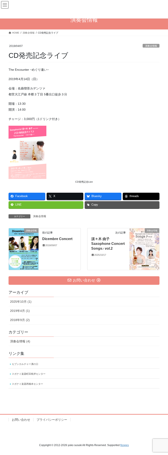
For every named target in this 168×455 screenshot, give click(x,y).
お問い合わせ (21, 419)
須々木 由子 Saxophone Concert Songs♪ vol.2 (108, 244)
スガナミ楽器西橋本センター (27, 384)
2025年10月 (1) (21, 301)
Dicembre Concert (57, 239)
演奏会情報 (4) (20, 341)
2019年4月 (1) (20, 310)
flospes (124, 445)
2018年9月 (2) (20, 320)
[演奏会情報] (23, 248)
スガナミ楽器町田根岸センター (29, 374)
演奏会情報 (151, 46)
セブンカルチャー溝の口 (25, 364)
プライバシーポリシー (52, 419)
